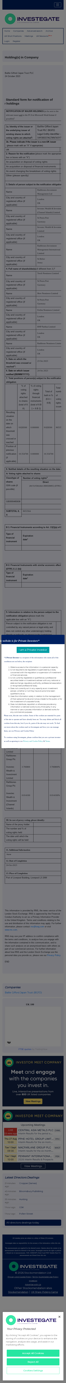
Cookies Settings (33, 1370)
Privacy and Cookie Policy (33, 741)
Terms (47, 741)
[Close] (59, 1316)
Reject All (33, 1362)
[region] (33, 1346)
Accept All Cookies (33, 1353)
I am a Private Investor (33, 649)
